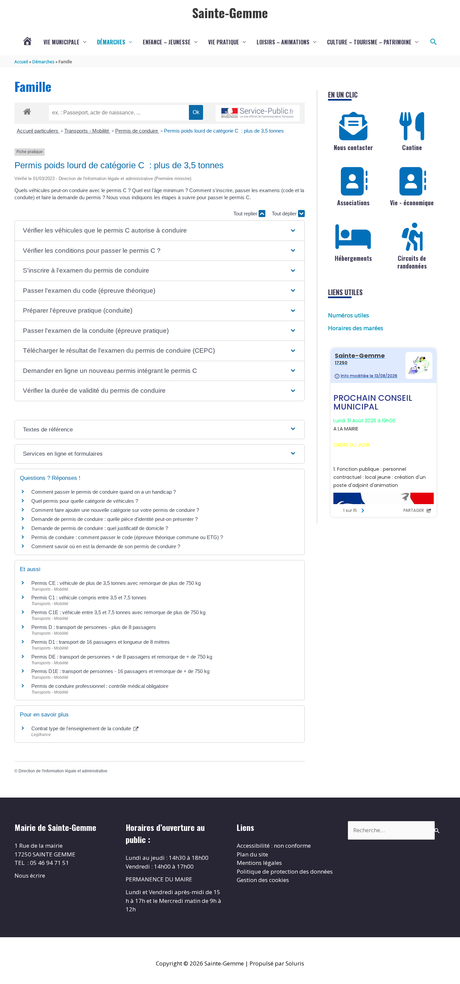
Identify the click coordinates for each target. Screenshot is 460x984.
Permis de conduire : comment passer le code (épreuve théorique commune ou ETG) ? (127, 537)
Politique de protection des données (285, 871)
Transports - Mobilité (87, 131)
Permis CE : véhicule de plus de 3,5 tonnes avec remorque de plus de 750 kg (116, 583)
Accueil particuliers (38, 131)
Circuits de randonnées (412, 262)
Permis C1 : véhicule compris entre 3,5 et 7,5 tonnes (88, 597)
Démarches (111, 42)
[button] (433, 42)
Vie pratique (223, 42)
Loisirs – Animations (283, 42)
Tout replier (246, 213)
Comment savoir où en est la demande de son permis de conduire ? (105, 546)
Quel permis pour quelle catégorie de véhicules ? (84, 501)
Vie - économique (412, 202)
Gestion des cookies (263, 880)
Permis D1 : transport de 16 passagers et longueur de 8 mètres (100, 642)
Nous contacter (353, 147)
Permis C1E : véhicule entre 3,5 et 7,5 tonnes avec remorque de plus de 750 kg (118, 612)
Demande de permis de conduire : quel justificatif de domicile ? (99, 528)
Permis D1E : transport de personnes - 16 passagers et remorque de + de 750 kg (120, 671)
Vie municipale (61, 42)
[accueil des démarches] (27, 110)
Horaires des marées (355, 328)
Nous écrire (29, 875)
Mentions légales (259, 863)
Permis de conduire (137, 131)
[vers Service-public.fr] (258, 113)
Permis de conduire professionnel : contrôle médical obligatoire (99, 686)
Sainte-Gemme (230, 12)
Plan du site (252, 854)
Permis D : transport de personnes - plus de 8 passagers (93, 627)
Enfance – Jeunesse (167, 42)
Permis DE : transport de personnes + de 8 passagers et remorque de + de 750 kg (121, 657)
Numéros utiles (348, 315)
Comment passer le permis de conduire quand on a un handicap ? (103, 492)
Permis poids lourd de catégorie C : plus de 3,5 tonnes (224, 131)
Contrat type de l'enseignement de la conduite (81, 728)
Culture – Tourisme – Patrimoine (369, 42)
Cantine (412, 147)
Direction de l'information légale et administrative (63, 771)
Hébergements (353, 258)
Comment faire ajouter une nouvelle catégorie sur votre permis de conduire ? (115, 510)
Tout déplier (285, 213)
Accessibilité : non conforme (274, 845)
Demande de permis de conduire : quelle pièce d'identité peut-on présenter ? (114, 519)
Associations (353, 202)
